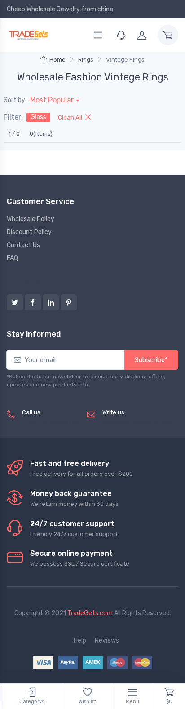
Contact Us (23, 245)
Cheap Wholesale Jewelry (43, 9)
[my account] (142, 35)
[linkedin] (51, 302)
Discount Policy (29, 232)
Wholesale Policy (30, 219)
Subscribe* (151, 360)
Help (80, 640)
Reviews (107, 640)
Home (57, 59)
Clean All (71, 117)
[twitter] (15, 302)
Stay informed (34, 333)
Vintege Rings (125, 59)
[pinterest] (69, 302)
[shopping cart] (168, 35)
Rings (85, 59)
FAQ (12, 258)
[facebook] (33, 302)
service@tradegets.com (137, 422)
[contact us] (121, 35)
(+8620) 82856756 (51, 422)
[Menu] (98, 35)
